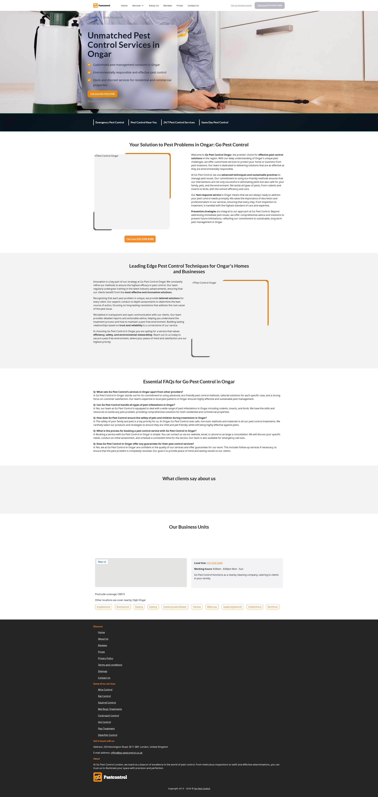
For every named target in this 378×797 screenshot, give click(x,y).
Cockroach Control (108, 715)
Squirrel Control (107, 702)
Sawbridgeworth (232, 606)
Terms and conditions (110, 664)
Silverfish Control (107, 735)
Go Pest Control (202, 788)
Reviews (167, 5)
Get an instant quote (241, 5)
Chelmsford (254, 606)
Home (124, 5)
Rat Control (104, 696)
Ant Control (104, 722)
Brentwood (123, 606)
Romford (273, 606)
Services (136, 5)
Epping (139, 606)
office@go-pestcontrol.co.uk (126, 752)
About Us (154, 5)
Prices (180, 5)
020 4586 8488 (215, 563)
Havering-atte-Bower (175, 606)
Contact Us (193, 5)
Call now (269, 5)
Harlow (197, 606)
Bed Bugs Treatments (110, 709)
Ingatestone (103, 606)
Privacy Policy (105, 658)
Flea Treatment (106, 728)
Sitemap (102, 671)
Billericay (212, 606)
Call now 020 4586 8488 (140, 239)
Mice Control (105, 689)
